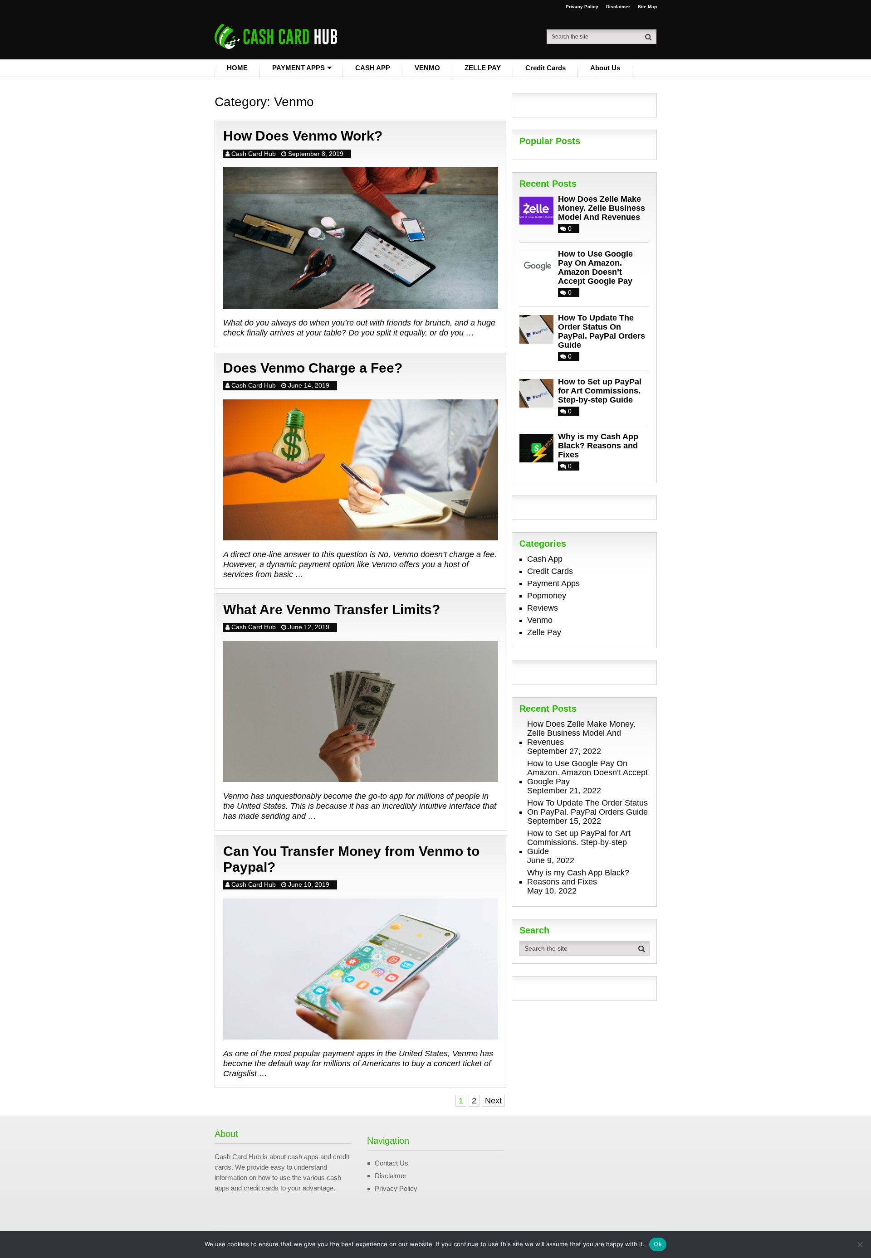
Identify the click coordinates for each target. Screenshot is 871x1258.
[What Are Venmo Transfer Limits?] (360, 711)
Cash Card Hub (253, 153)
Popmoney (546, 595)
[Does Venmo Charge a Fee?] (360, 469)
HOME (237, 68)
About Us (605, 68)
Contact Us (391, 1163)
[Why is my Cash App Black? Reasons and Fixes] (538, 447)
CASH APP (372, 68)
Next (493, 1100)
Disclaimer (618, 7)
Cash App (545, 558)
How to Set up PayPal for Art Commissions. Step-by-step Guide (599, 390)
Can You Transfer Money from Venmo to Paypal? (351, 859)
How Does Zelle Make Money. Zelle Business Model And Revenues (601, 208)
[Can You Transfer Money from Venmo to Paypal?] (360, 969)
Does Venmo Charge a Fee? (312, 367)
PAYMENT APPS (298, 68)
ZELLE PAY (483, 68)
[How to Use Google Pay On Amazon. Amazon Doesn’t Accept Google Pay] (538, 264)
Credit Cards (545, 68)
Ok (658, 1244)
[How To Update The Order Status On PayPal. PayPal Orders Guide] (538, 328)
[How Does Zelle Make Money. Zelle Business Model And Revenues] (538, 209)
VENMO (427, 68)
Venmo (540, 620)
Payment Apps (553, 583)
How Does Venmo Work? (302, 135)
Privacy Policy (582, 7)
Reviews (542, 607)
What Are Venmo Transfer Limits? (331, 609)
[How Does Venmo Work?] (360, 237)
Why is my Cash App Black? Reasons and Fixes (598, 445)
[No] (859, 1244)
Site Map (647, 7)
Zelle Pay (544, 632)
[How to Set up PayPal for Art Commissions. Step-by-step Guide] (538, 392)
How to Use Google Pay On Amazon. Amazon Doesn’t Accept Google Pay (595, 267)
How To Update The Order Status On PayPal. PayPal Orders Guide (601, 331)
